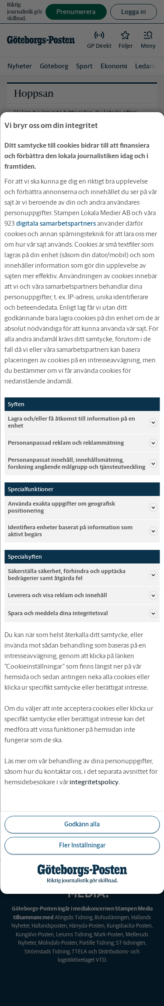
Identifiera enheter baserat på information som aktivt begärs (70, 531)
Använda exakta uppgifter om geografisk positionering (61, 507)
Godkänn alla (82, 824)
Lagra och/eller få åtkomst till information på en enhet (71, 422)
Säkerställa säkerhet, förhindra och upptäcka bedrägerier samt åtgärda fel (67, 574)
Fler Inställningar (82, 845)
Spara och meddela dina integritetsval (58, 613)
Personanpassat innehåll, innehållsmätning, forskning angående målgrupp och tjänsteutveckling (76, 463)
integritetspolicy (94, 782)
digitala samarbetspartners (56, 223)
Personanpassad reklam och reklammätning (66, 442)
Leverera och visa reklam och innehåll (57, 595)
